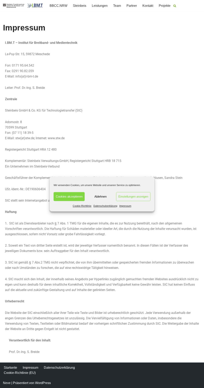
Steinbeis (79, 5)
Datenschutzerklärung (105, 206)
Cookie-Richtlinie (82, 206)
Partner (132, 5)
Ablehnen (100, 196)
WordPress (43, 383)
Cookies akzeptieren (69, 196)
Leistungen (100, 5)
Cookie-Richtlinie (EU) (20, 372)
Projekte (165, 5)
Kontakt (147, 5)
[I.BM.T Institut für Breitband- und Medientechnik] (23, 6)
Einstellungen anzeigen (133, 196)
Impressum (125, 206)
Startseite (10, 367)
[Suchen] (174, 5)
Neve (7, 383)
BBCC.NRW (58, 5)
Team (117, 5)
